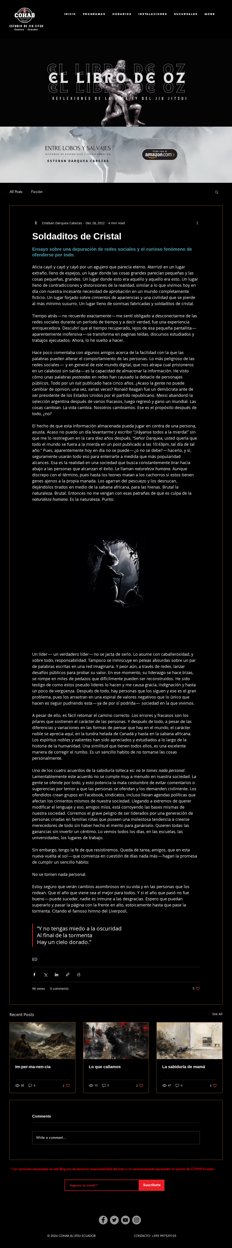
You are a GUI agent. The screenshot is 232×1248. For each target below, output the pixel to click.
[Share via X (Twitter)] (45, 974)
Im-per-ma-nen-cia (33, 1067)
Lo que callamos (105, 1067)
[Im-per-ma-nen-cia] (42, 1040)
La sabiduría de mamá (183, 1067)
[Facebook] (103, 1220)
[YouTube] (125, 1220)
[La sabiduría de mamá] (189, 1040)
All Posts (16, 191)
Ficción (36, 191)
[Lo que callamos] (116, 1040)
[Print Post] (79, 974)
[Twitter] (114, 1220)
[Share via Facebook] (34, 974)
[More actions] (197, 223)
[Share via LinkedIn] (56, 974)
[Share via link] (67, 974)
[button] (217, 192)
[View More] (119, 84)
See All (217, 1014)
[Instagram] (136, 1220)
